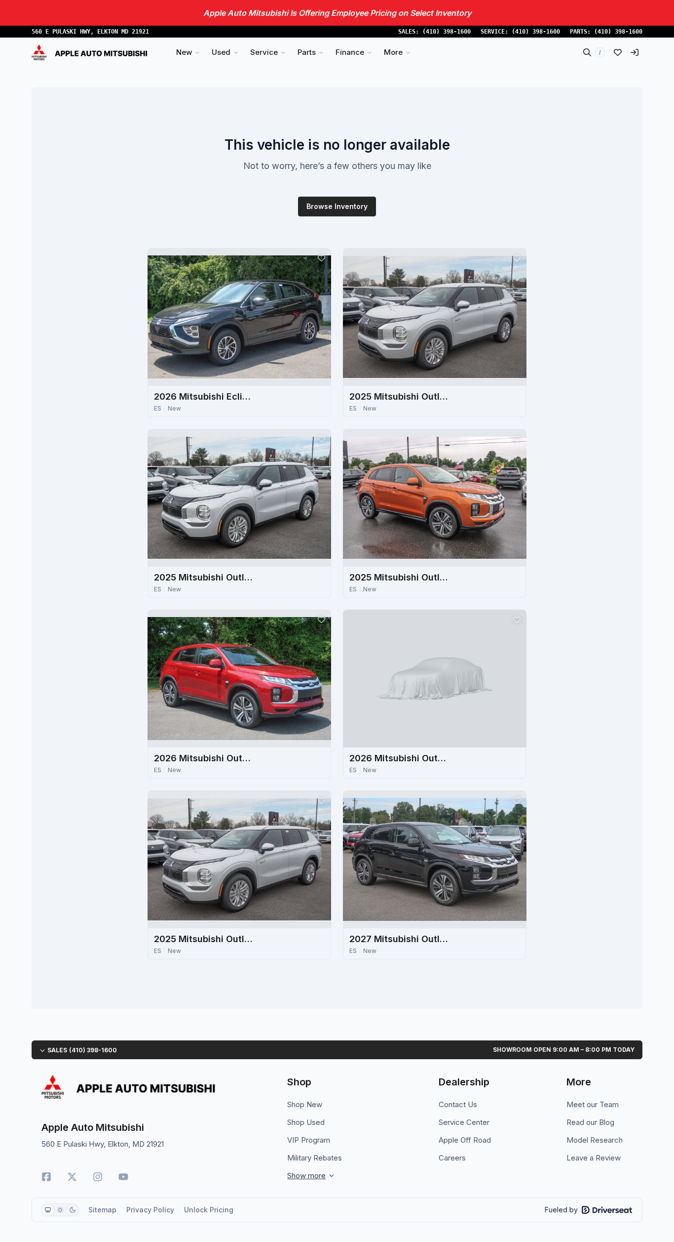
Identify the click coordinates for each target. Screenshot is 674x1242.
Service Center (464, 1122)
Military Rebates (314, 1157)
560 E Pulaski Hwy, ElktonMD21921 (90, 31)
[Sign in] (634, 52)
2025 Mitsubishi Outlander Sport (398, 577)
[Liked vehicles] (618, 52)
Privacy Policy (150, 1209)
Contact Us (458, 1104)
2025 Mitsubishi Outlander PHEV (398, 396)
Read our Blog (590, 1122)
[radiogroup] (60, 1210)
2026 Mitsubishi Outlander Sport (203, 758)
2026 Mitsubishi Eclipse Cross (203, 396)
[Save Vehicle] (321, 258)
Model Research (594, 1140)
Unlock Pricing (208, 1209)
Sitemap (102, 1209)
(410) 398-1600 (446, 31)
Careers (452, 1157)
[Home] (90, 52)
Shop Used (306, 1122)
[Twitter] (72, 1177)
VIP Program (308, 1140)
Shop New (304, 1104)
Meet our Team (592, 1104)
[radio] (48, 1210)
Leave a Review (593, 1157)
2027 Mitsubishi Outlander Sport (398, 939)
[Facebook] (46, 1177)
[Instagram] (98, 1177)
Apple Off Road (465, 1140)
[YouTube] (123, 1177)
